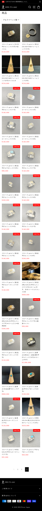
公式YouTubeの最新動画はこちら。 (17, 1)
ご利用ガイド (7, 488)
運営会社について (9, 495)
